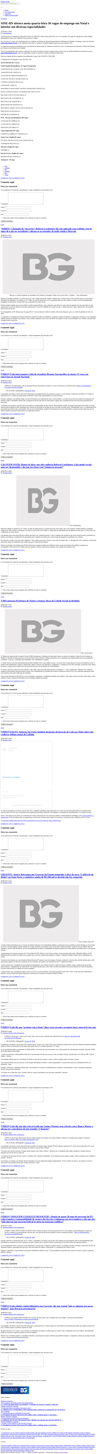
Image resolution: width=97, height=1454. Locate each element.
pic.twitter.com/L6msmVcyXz (29, 1139)
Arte (18, 1445)
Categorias (8, 13)
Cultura (38, 1447)
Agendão (9, 1445)
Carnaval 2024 (49, 1445)
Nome (3, 207)
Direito (58, 1447)
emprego (7, 168)
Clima (92, 1445)
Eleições (3, 1449)
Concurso (23, 1447)
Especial (38, 1449)
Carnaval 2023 (40, 1445)
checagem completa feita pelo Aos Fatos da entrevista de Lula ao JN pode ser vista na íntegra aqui (31, 820)
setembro (7, 171)
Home (6, 10)
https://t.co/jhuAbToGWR (72, 1036)
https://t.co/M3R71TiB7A (12, 1139)
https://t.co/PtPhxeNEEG (81, 1232)
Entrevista (33, 1449)
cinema (88, 1445)
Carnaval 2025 (58, 1445)
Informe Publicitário (7, 1450)
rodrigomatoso (7, 33)
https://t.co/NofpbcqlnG (84, 386)
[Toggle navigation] (1, 7)
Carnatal (32, 1445)
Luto (32, 1450)
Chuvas (73, 1445)
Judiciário (28, 1450)
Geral (2, 224)
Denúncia (44, 1447)
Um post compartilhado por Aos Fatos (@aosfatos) (26, 805)
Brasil (28, 1445)
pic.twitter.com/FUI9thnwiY (13, 1038)
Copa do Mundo (31, 1447)
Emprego (27, 1449)
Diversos (63, 1447)
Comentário (4, 204)
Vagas (6, 175)
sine (6, 173)
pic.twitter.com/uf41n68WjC (30, 1319)
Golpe (78, 1449)
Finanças (56, 1449)
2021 (6, 166)
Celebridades (67, 1445)
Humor (91, 1449)
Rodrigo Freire (7, 237)
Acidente (3, 1445)
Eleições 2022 (10, 1449)
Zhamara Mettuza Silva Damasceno (13, 1033)
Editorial (86, 1447)
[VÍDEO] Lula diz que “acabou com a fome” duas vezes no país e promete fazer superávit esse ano (48, 1027)
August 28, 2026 (30, 390)
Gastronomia (68, 1449)
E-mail (3, 211)
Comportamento (15, 1447)
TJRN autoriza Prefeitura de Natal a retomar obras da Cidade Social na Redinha (40, 601)
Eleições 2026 (19, 1449)
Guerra (86, 1449)
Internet (15, 1450)
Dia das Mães (51, 1447)
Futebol (61, 1449)
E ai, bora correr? (10, 12)
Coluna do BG (5, 1447)
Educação (92, 1447)
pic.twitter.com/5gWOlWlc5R (13, 1234)
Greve (82, 1449)
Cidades (78, 1445)
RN (6, 170)
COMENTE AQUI (7, 178)
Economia (4, 18)
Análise (14, 1445)
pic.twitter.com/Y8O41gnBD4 (14, 387)
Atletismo (23, 1445)
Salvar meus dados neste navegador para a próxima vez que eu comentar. (25, 218)
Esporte (43, 1449)
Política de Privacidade (11, 15)
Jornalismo (21, 1450)
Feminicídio (50, 1449)
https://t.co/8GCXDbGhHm (13, 1319)
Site (2, 214)
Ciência (83, 1445)
